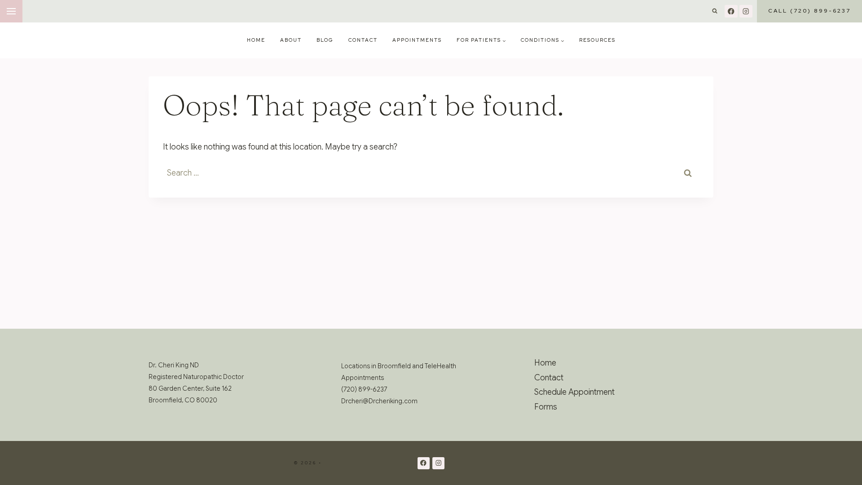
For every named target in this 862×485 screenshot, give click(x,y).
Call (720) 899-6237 (809, 10)
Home (256, 40)
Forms (545, 407)
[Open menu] (11, 11)
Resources (597, 40)
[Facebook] (731, 11)
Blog (325, 40)
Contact (363, 40)
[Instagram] (745, 11)
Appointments (417, 40)
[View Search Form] (714, 11)
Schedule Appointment (574, 392)
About (291, 40)
